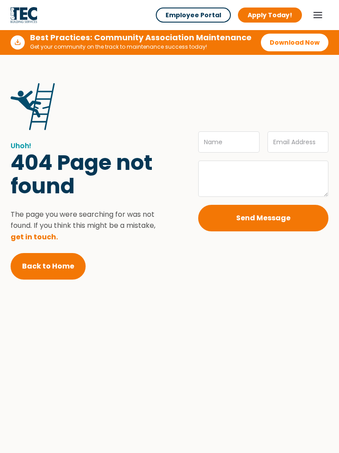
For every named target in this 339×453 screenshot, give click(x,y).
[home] (24, 15)
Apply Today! (270, 15)
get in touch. (34, 237)
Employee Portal (193, 15)
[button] (317, 15)
